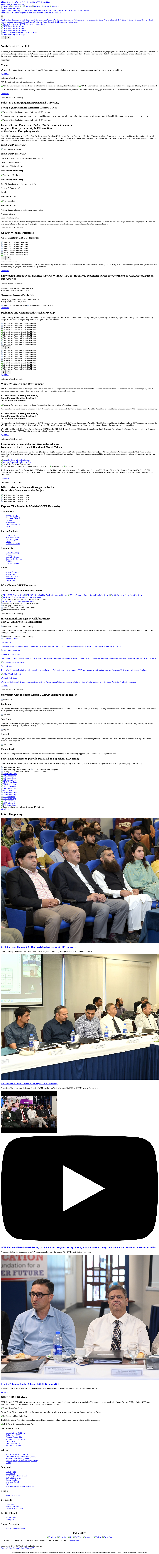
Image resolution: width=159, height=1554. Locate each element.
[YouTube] (27, 6)
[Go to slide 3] (6, 261)
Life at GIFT (49, 13)
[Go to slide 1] (2, 261)
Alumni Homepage (13, 572)
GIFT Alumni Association (15, 1528)
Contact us (38, 22)
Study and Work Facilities (15, 1439)
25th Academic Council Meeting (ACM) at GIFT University (29, 1083)
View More (5, 60)
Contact (86, 10)
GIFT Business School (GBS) (17, 1454)
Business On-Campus (14, 559)
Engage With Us (12, 580)
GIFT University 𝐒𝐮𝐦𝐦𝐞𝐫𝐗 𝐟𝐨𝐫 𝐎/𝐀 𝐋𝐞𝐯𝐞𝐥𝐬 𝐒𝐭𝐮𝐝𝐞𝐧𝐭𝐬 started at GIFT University (38, 947)
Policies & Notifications (14, 1508)
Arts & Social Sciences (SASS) (17, 1459)
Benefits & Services (13, 576)
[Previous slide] (3, 37)
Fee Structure (91, 20)
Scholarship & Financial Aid (22, 10)
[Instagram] (37, 6)
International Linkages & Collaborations (20, 1486)
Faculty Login (11, 1520)
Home (3, 13)
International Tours (12, 557)
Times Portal (10, 535)
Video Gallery (47, 22)
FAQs (8, 526)
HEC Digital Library (13, 1478)
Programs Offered (102, 20)
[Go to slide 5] (11, 261)
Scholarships (10, 522)
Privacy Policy (18, 1548)
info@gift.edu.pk (9, 2)
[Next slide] (8, 37)
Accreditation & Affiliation (15, 1433)
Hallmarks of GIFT (13, 1435)
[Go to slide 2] (4, 261)
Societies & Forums (69, 10)
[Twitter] (69, 1537)
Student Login (18, 4)
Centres (30, 13)
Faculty (36, 13)
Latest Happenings (60, 22)
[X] (21, 6)
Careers (80, 10)
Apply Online (6, 10)
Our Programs (11, 1472)
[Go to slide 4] (9, 261)
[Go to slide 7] (16, 261)
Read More (5, 74)
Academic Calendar (13, 537)
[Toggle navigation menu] (2, 17)
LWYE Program (12, 540)
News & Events (11, 578)
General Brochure (12, 1506)
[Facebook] (5, 6)
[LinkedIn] (15, 6)
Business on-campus (14, 22)
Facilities (58, 13)
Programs (23, 13)
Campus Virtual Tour (13, 524)
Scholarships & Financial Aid (74, 20)
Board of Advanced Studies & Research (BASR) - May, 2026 (30, 1384)
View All (4, 1392)
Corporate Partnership (14, 1437)
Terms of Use (30, 1548)
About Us (9, 13)
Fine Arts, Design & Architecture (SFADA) (22, 1461)
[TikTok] (46, 6)
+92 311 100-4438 (43, 2)
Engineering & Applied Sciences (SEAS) (21, 1456)
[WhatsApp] (54, 6)
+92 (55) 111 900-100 (26, 2)
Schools (16, 13)
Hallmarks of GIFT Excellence (35, 20)
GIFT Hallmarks (39, 10)
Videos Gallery (6, 4)
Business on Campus (13, 1445)
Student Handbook (12, 1480)
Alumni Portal (11, 574)
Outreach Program (12, 563)
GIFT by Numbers (12, 516)
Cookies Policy (6, 1548)
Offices (42, 13)
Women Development (54, 10)
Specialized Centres (13, 1495)
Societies (9, 555)
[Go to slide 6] (13, 261)
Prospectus (10, 1504)
